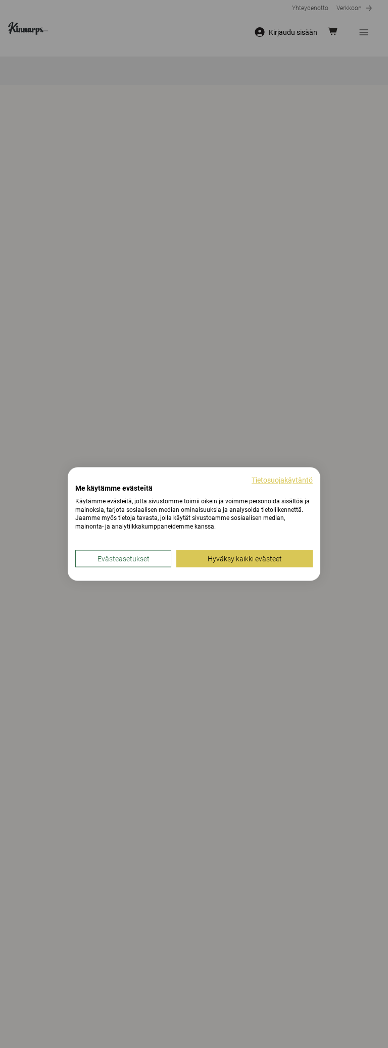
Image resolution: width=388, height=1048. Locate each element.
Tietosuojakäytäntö (282, 480)
